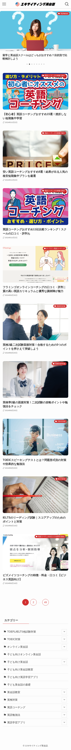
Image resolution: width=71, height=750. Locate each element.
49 (45, 602)
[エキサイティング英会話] (35, 4)
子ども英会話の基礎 (19, 684)
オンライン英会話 (17, 646)
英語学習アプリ (16, 722)
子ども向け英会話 (17, 662)
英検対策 (12, 699)
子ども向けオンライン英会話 (24, 654)
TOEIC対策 (13, 639)
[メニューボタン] (4, 4)
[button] (27, 64)
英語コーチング (16, 707)
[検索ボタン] (67, 4)
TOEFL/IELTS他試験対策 (21, 631)
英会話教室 (13, 692)
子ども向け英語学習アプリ (22, 677)
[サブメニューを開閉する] (64, 631)
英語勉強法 (13, 715)
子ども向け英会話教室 (20, 669)
